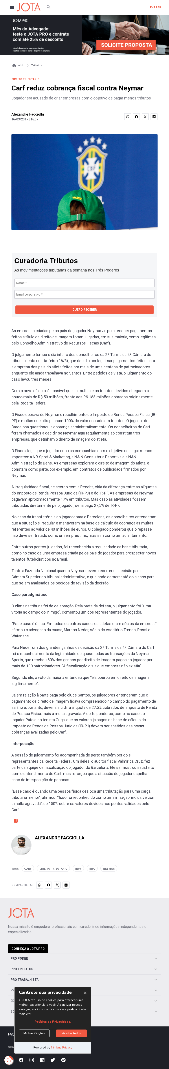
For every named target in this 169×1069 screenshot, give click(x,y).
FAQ (11, 1034)
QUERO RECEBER (84, 309)
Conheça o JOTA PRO (28, 949)
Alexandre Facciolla (27, 114)
